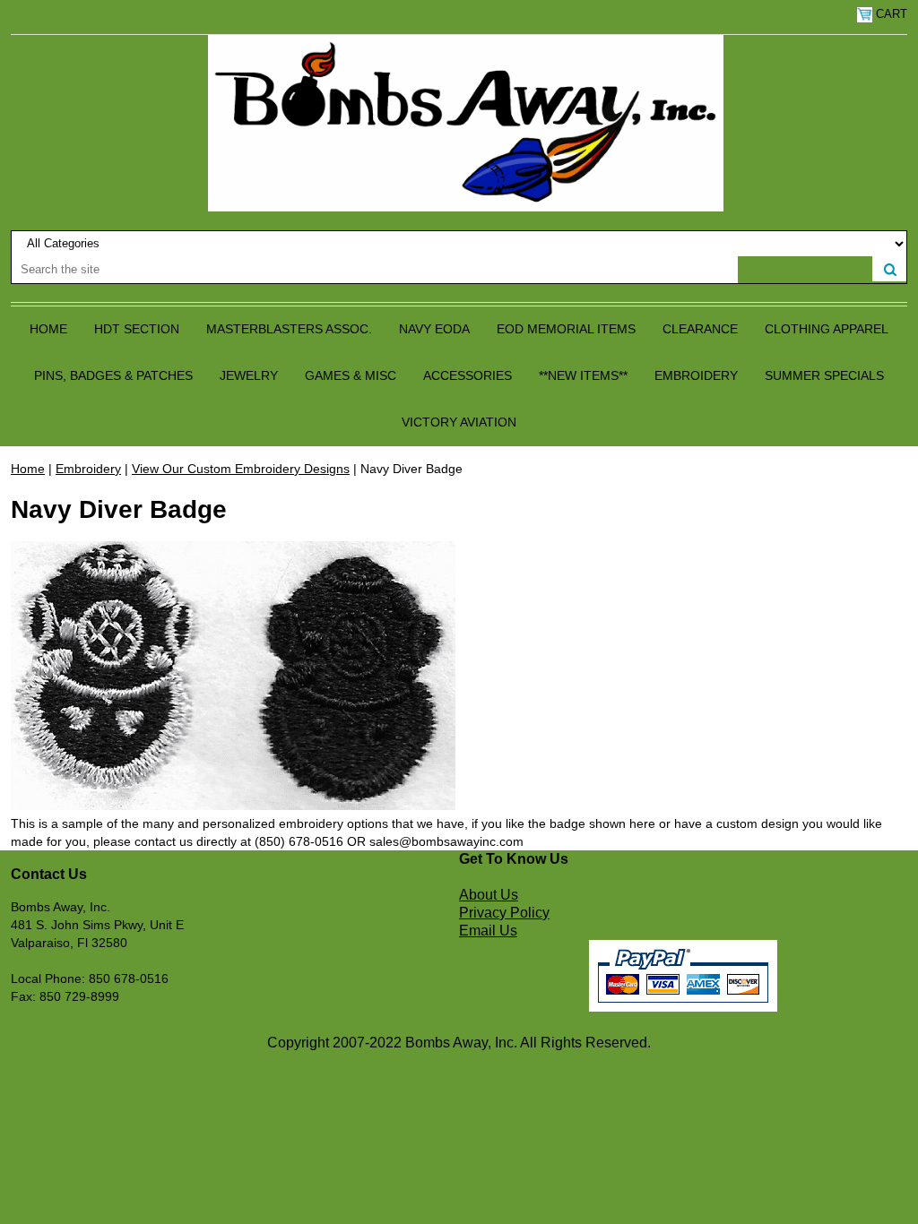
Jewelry (249, 375)
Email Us (488, 930)
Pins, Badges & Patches (113, 375)
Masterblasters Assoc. (289, 329)
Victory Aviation (459, 422)
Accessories (467, 375)
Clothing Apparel (826, 329)
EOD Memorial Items (566, 329)
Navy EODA (434, 329)
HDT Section (136, 329)
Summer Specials (824, 375)
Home (48, 329)
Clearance (700, 329)
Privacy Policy (504, 912)
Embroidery (696, 375)
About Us (488, 894)
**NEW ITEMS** (583, 375)
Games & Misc (350, 375)
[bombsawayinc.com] (465, 122)
